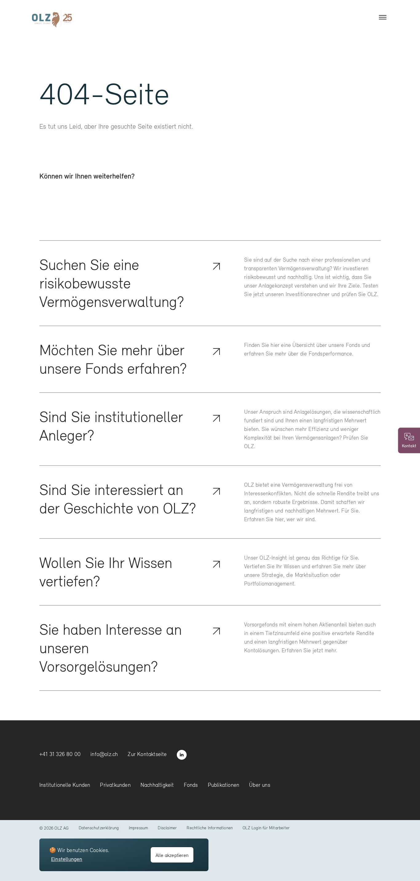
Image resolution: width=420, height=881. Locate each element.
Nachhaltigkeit (157, 785)
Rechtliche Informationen (210, 827)
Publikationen (224, 785)
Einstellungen (66, 859)
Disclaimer (167, 827)
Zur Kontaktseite (147, 754)
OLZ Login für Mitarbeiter (266, 827)
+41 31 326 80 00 (60, 754)
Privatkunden (115, 785)
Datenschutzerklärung (99, 827)
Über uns (259, 785)
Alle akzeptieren (172, 855)
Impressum (138, 827)
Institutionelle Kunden (64, 785)
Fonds (191, 785)
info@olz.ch (104, 754)
